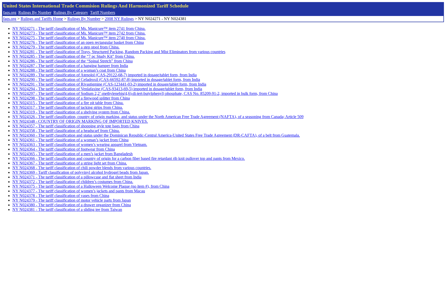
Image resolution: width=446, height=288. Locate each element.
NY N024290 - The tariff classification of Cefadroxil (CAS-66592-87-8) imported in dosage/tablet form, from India (106, 79)
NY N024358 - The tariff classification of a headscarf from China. (66, 130)
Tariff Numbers (102, 12)
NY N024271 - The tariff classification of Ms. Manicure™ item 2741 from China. (79, 28)
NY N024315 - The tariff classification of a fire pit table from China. (68, 103)
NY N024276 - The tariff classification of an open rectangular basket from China (78, 42)
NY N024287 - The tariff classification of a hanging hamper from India (70, 65)
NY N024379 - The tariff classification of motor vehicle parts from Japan (71, 200)
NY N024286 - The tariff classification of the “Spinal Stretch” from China (72, 61)
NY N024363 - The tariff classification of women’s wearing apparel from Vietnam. (79, 144)
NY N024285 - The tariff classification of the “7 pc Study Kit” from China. (73, 56)
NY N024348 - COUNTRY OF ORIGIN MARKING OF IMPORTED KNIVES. (80, 121)
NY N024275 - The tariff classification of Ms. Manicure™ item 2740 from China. (79, 38)
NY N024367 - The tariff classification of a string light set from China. (69, 163)
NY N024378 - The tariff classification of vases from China (60, 195)
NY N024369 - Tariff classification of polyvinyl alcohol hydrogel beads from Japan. (80, 172)
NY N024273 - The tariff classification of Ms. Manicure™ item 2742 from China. (79, 33)
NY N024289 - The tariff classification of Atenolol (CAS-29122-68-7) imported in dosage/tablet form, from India (104, 75)
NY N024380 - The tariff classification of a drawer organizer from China (71, 205)
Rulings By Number (34, 12)
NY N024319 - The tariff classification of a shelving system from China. (71, 112)
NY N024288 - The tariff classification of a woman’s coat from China (69, 70)
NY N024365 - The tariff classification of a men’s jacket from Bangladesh (72, 154)
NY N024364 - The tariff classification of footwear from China (63, 149)
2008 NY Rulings (119, 19)
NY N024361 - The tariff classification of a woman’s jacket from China (70, 140)
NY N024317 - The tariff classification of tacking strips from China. (67, 107)
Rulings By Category (70, 12)
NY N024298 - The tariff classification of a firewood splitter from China (71, 98)
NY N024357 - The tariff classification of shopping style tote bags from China (75, 126)
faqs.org (9, 12)
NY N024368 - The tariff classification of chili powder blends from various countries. (81, 168)
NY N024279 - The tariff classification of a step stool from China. (66, 47)
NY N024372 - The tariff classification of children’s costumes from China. (72, 181)
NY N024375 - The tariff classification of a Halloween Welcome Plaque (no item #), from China (90, 186)
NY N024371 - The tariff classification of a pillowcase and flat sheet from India (76, 177)
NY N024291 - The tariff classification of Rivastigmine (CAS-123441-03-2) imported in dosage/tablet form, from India (109, 84)
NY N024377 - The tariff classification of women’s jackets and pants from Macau (78, 191)
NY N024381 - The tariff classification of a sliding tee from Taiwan (67, 209)
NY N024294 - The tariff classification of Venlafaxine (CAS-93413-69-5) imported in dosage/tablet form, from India (107, 89)
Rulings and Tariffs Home (42, 19)
